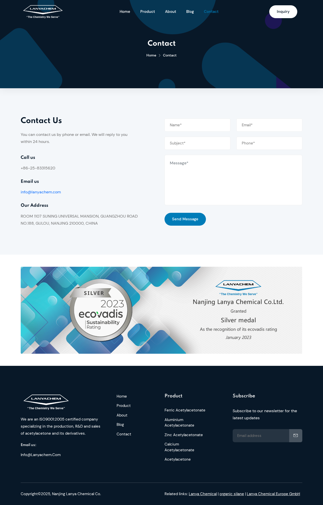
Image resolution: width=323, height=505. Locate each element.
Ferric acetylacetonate (185, 410)
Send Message (185, 219)
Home (151, 55)
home (125, 11)
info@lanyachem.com (41, 192)
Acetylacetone (178, 459)
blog (190, 11)
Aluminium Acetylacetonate (179, 422)
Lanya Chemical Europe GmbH (273, 493)
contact (211, 11)
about (170, 11)
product (147, 11)
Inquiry (283, 11)
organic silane (232, 493)
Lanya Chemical (203, 493)
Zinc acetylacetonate (184, 434)
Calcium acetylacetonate (179, 447)
